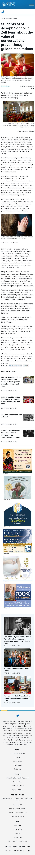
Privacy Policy (19, 850)
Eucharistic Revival (17, 817)
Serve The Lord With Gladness (17, 778)
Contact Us (18, 837)
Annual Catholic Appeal (17, 809)
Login (28, 850)
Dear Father (17, 782)
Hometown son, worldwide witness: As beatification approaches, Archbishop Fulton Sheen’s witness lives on (17, 640)
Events (17, 833)
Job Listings (17, 829)
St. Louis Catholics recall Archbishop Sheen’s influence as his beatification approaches (10, 434)
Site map (8, 850)
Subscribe (17, 825)
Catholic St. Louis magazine (17, 813)
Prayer (26, 365)
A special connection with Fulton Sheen (16, 670)
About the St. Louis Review (17, 841)
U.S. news (17, 757)
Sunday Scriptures (17, 786)
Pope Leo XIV (17, 805)
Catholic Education (15, 365)
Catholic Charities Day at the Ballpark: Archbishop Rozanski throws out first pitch (10, 400)
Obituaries (17, 769)
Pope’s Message (17, 790)
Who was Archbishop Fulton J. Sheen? (11, 416)
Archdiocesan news (9, 18)
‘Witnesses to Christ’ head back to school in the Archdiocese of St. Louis (17, 698)
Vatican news (17, 765)
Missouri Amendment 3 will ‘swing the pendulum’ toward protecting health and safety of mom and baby (11, 381)
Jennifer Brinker (5, 86)
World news (17, 761)
